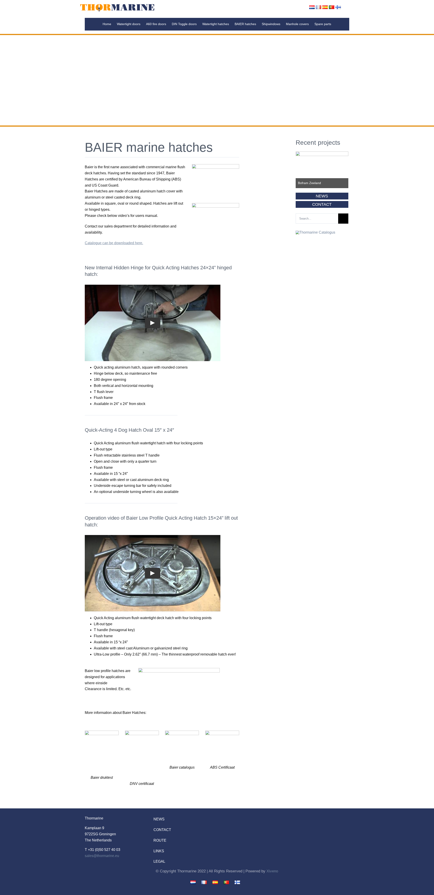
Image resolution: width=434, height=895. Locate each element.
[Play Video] (152, 322)
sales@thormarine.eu (102, 856)
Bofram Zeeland (309, 183)
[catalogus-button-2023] (315, 232)
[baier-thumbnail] (182, 732)
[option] (322, 170)
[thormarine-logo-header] (117, 5)
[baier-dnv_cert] (142, 732)
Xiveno (272, 871)
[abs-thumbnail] (222, 732)
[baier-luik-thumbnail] (215, 166)
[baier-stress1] (102, 732)
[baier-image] (215, 205)
